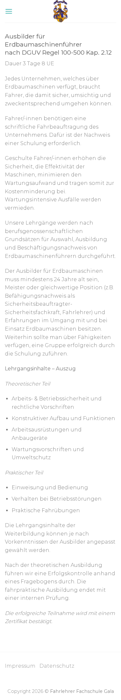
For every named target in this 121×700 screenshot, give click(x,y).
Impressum (22, 666)
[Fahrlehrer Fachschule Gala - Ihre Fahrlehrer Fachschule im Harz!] (60, 11)
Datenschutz (56, 666)
